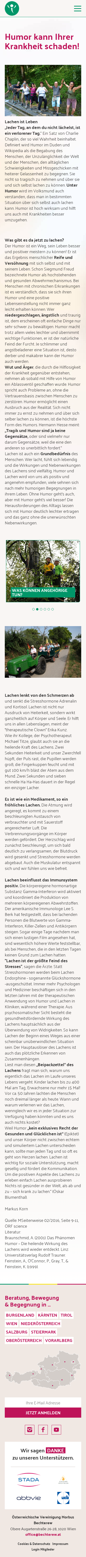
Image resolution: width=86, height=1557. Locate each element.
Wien (11, 1323)
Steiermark (43, 1332)
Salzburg (16, 1332)
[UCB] (63, 1498)
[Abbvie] (29, 1498)
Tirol (66, 1315)
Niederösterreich (40, 1323)
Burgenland (20, 1315)
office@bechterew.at (43, 1534)
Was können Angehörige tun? (39, 592)
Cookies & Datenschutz (34, 1543)
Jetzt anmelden (43, 1412)
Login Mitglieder (43, 1549)
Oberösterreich (24, 1340)
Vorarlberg (58, 1340)
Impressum (60, 1543)
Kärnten (47, 1315)
